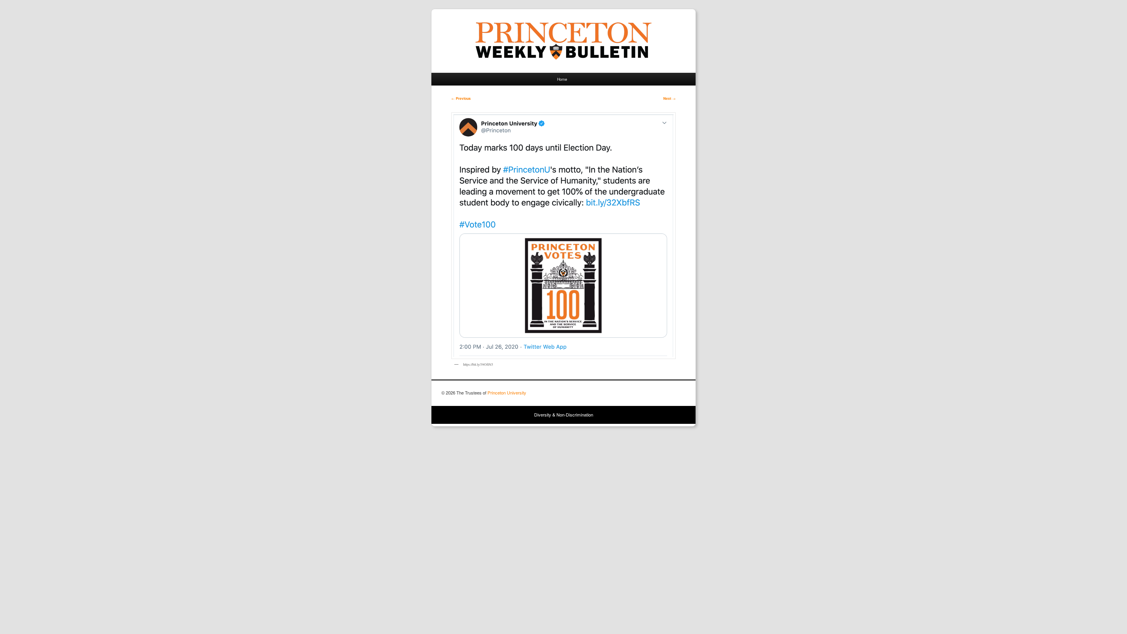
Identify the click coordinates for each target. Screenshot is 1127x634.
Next (669, 98)
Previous (461, 98)
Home (562, 79)
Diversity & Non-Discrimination (563, 415)
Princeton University (664, 395)
